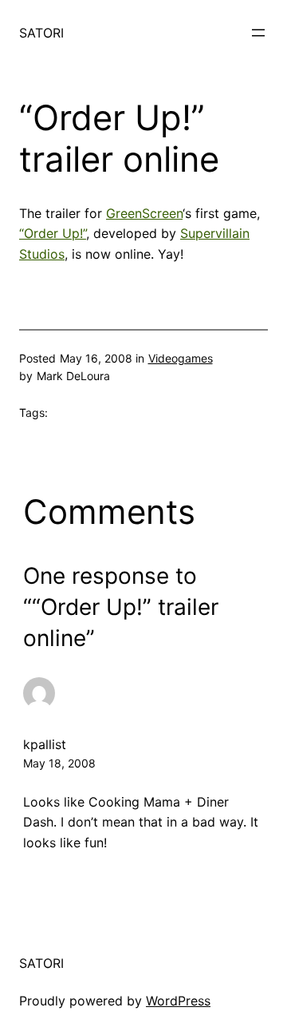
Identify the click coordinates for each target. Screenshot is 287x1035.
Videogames (180, 358)
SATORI (41, 33)
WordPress (178, 1001)
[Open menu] (258, 32)
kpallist (44, 744)
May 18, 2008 (59, 763)
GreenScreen (144, 213)
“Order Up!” (52, 233)
